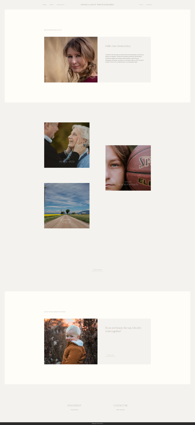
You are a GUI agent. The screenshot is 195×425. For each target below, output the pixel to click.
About (52, 4)
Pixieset (100, 423)
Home (44, 4)
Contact (149, 4)
